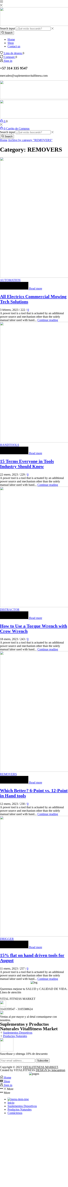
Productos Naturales (15, 1036)
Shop (11, 43)
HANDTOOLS (9, 444)
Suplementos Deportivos (17, 1032)
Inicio (11, 1102)
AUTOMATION (10, 280)
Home (11, 39)
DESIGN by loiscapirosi (50, 1070)
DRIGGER (7, 938)
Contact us (14, 46)
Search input (7, 28)
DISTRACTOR (9, 609)
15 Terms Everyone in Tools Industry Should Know (27, 464)
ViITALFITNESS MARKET (40, 1067)
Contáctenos (15, 1113)
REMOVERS (8, 774)
